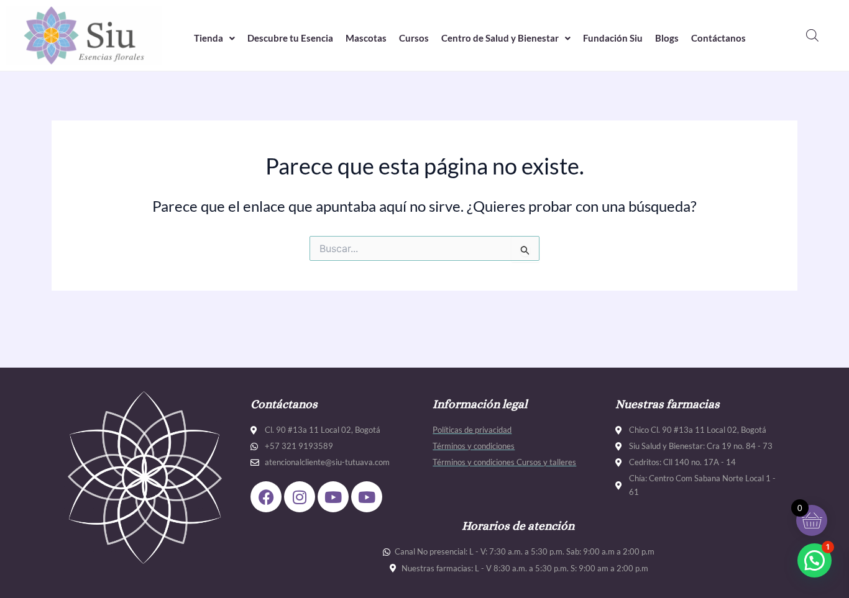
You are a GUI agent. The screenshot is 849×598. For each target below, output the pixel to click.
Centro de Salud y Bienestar (500, 37)
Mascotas (366, 37)
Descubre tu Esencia (290, 37)
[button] (214, 38)
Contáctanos (718, 37)
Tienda (208, 37)
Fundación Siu (613, 37)
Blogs (667, 37)
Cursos (414, 37)
